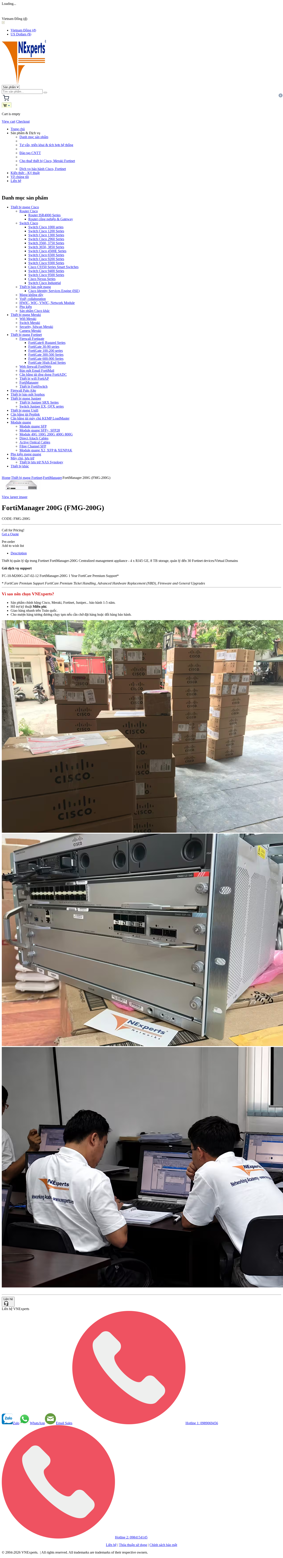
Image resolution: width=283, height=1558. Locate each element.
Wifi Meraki (27, 319)
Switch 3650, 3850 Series (46, 247)
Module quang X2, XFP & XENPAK (45, 450)
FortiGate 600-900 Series (45, 358)
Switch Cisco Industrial (44, 283)
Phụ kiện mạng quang (26, 454)
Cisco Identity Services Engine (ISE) (54, 291)
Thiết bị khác (20, 466)
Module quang (21, 422)
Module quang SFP (33, 426)
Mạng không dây (31, 295)
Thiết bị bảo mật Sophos (28, 394)
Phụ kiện (25, 307)
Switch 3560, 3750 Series (46, 243)
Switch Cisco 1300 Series (46, 235)
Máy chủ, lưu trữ (22, 458)
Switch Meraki (29, 323)
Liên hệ (16, 181)
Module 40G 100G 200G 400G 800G (46, 434)
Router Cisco (28, 211)
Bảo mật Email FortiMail (36, 370)
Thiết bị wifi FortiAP (34, 378)
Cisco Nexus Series (41, 279)
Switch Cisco (28, 223)
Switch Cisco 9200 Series (46, 259)
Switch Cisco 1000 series (45, 227)
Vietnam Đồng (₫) (23, 30)
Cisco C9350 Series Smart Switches (53, 267)
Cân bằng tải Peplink (25, 414)
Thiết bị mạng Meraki (26, 315)
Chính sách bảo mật (163, 1545)
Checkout (23, 121)
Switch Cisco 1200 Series (46, 231)
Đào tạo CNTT (30, 153)
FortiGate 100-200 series (45, 350)
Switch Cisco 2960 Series (46, 239)
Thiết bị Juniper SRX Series (39, 402)
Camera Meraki (30, 331)
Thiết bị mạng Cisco (25, 207)
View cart (8, 121)
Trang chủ (18, 129)
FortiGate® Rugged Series (46, 343)
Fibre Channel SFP (32, 446)
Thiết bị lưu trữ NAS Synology (41, 462)
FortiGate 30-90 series (43, 346)
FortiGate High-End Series (47, 362)
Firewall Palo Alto (23, 390)
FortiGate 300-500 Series (45, 354)
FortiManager (28, 382)
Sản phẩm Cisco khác (34, 311)
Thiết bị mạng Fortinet (26, 335)
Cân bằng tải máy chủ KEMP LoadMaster (40, 418)
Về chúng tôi (20, 177)
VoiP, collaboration (32, 299)
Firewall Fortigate (31, 339)
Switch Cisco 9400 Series (46, 271)
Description (19, 553)
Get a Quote (10, 534)
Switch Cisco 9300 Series (46, 263)
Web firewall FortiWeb (35, 366)
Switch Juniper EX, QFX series (41, 406)
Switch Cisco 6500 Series (46, 255)
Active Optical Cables (34, 442)
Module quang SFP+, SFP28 (39, 430)
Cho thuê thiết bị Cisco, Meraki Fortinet (47, 161)
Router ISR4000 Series (44, 215)
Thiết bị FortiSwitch (33, 386)
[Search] (45, 92)
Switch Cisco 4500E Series (47, 251)
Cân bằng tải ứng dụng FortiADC (43, 374)
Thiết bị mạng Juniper (26, 398)
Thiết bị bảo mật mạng (35, 287)
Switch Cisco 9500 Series (46, 275)
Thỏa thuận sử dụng (133, 1545)
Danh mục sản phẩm (33, 137)
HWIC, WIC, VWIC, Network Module (47, 303)
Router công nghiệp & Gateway (50, 219)
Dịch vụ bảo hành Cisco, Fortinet (42, 169)
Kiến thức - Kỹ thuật (25, 173)
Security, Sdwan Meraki (36, 327)
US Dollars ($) (21, 34)
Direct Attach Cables (33, 438)
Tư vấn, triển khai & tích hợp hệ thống (46, 145)
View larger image (14, 497)
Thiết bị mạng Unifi (24, 410)
